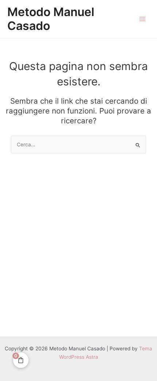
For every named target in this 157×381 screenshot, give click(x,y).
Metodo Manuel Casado (50, 19)
